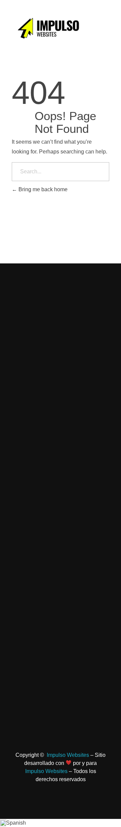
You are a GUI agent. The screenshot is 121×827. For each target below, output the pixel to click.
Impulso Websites (68, 755)
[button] (60, 823)
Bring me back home (42, 189)
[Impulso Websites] (49, 29)
